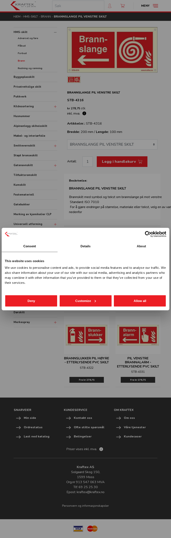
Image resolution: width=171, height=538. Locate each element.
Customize (83, 300)
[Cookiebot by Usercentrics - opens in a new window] (148, 234)
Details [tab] (85, 246)
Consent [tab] (29, 246)
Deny (31, 300)
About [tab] (141, 246)
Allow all (140, 300)
